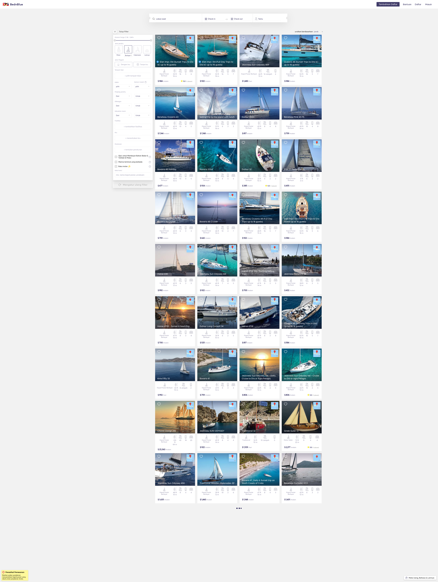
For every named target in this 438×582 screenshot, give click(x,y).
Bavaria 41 (205, 378)
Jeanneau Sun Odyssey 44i (213, 273)
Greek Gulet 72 (291, 430)
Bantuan (407, 4)
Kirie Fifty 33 (163, 378)
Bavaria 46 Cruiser (209, 221)
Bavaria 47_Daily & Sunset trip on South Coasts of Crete (258, 481)
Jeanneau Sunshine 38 (295, 273)
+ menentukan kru (132, 138)
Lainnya (147, 55)
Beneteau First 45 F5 (294, 117)
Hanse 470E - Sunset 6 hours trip (173, 326)
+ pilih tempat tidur (133, 76)
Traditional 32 (249, 430)
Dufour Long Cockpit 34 (211, 326)
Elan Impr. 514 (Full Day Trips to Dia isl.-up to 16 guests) (216, 63)
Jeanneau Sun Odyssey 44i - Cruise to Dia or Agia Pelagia (301, 377)
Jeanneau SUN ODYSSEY (212, 430)
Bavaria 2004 (206, 169)
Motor (118, 55)
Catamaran (137, 55)
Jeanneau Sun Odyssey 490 (171, 483)
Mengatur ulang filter (135, 184)
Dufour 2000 (248, 117)
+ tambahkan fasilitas (133, 126)
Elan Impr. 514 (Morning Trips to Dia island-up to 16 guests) (301, 220)
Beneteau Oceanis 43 (167, 117)
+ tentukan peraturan (133, 149)
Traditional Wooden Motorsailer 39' (217, 483)
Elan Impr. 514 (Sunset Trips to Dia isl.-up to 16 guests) (175, 63)
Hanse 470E (247, 326)
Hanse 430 (162, 273)
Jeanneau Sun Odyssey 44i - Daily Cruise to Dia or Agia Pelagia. (259, 377)
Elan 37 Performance (294, 169)
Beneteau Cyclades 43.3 (296, 483)
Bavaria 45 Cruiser (166, 221)
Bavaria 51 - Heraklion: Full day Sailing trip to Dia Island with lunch (217, 115)
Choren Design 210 (166, 430)
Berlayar (127, 55)
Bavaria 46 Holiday (166, 169)
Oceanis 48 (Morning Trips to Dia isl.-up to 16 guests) (300, 325)
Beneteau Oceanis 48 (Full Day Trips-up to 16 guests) (257, 220)
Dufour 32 (247, 169)
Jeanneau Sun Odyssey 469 (255, 64)
